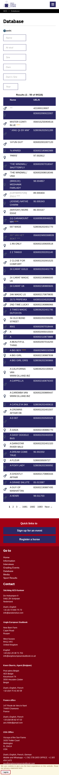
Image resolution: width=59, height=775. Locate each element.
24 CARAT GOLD (19, 269)
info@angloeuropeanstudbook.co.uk (19, 656)
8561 (12, 326)
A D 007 (14, 418)
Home (6, 557)
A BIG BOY (18, 350)
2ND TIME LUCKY (19, 304)
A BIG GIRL (16, 355)
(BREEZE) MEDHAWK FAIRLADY (15, 184)
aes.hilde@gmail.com (13, 723)
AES (5, 11)
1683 (40, 506)
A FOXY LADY (17, 465)
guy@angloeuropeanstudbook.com (19, 763)
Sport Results (10, 578)
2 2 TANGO (16, 252)
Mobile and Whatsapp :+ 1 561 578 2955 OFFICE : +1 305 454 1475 (29, 759)
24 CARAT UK (17, 286)
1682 (32, 506)
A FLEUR (14, 460)
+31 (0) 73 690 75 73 (12, 610)
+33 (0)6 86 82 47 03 (12, 720)
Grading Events (11, 567)
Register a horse (29, 539)
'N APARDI (15, 150)
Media (6, 574)
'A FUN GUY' (16, 142)
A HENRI (14, 496)
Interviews (8, 564)
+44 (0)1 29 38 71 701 (13, 653)
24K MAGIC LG (18, 294)
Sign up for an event (29, 530)
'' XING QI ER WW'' (20, 130)
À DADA (14, 430)
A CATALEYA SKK (19, 404)
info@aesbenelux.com (13, 613)
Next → (48, 506)
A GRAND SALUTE (20, 482)
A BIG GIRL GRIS (19, 360)
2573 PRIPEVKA (18, 299)
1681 (25, 506)
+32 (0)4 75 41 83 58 (12, 691)
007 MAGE (15, 226)
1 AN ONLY (15, 243)
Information (9, 560)
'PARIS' (13, 155)
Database (14, 11)
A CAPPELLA (16, 380)
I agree (6, 772)
